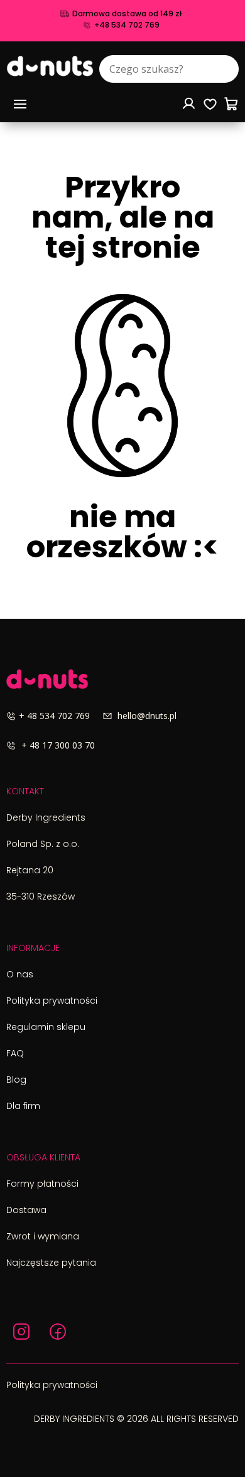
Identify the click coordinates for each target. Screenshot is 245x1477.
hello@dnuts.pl (144, 716)
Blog (16, 1079)
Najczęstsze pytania (51, 1262)
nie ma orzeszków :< (122, 535)
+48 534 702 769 (127, 25)
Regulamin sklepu (45, 1027)
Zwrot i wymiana (42, 1236)
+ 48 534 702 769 (60, 716)
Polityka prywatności (51, 1000)
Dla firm (23, 1106)
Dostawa (26, 1210)
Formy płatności (42, 1183)
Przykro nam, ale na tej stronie (122, 220)
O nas (19, 974)
